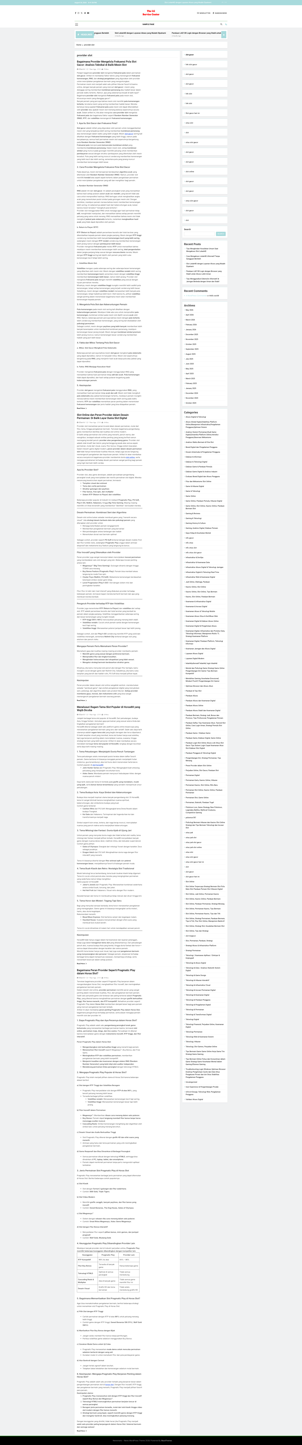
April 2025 (190, 374)
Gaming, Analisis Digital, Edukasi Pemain (202, 528)
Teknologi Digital (192, 1019)
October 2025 (191, 344)
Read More (81, 408)
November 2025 (192, 339)
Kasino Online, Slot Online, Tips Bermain (201, 592)
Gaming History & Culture (196, 523)
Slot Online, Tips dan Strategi (197, 931)
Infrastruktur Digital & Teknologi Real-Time (202, 572)
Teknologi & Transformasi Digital (199, 1015)
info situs (189, 543)
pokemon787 (191, 818)
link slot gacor (191, 64)
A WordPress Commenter (196, 296)
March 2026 (190, 320)
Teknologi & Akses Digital (196, 963)
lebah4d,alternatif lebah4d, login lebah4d (201, 663)
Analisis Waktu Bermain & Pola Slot (200, 442)
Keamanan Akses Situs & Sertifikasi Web (202, 616)
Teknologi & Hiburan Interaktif (197, 980)
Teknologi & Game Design (196, 975)
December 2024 (192, 393)
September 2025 (192, 349)
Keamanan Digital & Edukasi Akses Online (202, 621)
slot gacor (129, 134)
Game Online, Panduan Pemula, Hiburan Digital (204, 501)
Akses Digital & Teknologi (196, 417)
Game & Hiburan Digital (195, 486)
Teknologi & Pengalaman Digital (198, 1005)
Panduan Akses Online (194, 705)
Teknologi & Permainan (195, 1010)
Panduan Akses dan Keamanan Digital (200, 701)
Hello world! (214, 296)
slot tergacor (191, 936)
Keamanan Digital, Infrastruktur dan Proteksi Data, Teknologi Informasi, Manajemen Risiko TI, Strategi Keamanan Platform (205, 633)
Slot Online (190, 882)
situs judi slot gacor (193, 842)
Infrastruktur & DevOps (194, 557)
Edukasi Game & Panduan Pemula (199, 467)
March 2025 (190, 378)
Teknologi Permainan (194, 1032)
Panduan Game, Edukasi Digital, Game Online (203, 738)
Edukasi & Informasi (193, 457)
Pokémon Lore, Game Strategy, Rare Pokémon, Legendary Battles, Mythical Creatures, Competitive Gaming (204, 810)
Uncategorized (191, 1082)
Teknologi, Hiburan (193, 1042)
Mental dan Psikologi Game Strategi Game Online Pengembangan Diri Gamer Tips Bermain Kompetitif (205, 671)
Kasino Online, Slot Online (196, 587)
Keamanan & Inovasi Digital (196, 606)
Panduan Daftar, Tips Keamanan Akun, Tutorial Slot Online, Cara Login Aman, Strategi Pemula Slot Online (206, 725)
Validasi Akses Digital (194, 1099)
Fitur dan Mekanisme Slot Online (198, 481)
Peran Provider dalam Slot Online (199, 766)
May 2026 (189, 310)
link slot (189, 94)
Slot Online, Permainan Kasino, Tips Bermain (203, 909)
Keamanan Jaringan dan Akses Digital (200, 649)
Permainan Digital (193, 775)
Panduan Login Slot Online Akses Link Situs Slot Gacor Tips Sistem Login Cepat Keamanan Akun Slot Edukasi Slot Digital (205, 745)
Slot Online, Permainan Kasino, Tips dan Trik (203, 914)
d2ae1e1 (82, 69)
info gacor (190, 538)
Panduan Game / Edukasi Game (198, 733)
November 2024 (192, 398)
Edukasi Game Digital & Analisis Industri (201, 472)
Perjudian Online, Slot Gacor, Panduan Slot (202, 770)
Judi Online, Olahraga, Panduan (198, 582)
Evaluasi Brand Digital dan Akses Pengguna (203, 476)
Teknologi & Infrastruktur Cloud (198, 985)
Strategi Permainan (193, 950)
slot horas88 (97, 765)
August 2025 (190, 354)
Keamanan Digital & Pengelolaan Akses (201, 626)
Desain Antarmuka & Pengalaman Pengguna (203, 452)
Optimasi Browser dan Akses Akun (199, 686)
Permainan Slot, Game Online (197, 798)
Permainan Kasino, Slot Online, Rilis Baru (202, 785)
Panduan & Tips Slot (193, 691)
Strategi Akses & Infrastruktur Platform (201, 946)
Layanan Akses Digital (194, 653)
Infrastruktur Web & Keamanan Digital (200, 577)
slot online (130, 457)
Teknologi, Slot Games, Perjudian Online (201, 1047)
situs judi (189, 833)
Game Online (191, 496)
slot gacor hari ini (192, 877)
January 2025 (191, 388)
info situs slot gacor (194, 553)
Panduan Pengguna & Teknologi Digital (201, 753)
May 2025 (189, 369)
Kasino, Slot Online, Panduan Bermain (200, 597)
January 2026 (191, 330)
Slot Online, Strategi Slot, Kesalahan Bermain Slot (205, 926)
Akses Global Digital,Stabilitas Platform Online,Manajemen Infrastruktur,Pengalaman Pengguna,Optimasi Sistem (203, 424)
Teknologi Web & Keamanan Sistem (200, 1037)
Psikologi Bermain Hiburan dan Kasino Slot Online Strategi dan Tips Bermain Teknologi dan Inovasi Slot (205, 825)
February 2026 (191, 325)
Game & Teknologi (193, 491)
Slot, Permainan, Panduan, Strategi (199, 941)
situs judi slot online (194, 847)
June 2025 (190, 364)
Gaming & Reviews (193, 513)
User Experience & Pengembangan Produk (202, 1087)
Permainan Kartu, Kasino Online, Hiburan (201, 780)
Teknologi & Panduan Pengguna (198, 1000)
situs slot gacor (192, 142)
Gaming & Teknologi (193, 518)
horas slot (109, 1384)
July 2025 (189, 359)
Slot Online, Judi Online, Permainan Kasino (202, 894)
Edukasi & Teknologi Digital (196, 462)
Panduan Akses (192, 696)
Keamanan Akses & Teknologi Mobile (200, 611)
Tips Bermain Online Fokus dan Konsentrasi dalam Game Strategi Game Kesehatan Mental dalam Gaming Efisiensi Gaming (205, 1061)
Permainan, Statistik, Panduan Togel (200, 802)
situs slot (189, 123)
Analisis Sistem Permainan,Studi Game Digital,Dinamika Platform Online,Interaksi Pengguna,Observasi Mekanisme (202, 434)
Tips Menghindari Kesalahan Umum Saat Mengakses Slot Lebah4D (185, 3)
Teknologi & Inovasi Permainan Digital (201, 990)
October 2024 (191, 403)
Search (187, 229)
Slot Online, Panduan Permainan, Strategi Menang (205, 904)
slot (187, 133)
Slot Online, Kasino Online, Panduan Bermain (203, 899)
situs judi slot (191, 837)
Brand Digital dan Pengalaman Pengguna (201, 447)
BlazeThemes (166, 1441)
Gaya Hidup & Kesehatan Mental (198, 533)
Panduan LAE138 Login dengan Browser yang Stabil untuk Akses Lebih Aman (115, 33)
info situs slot (191, 548)
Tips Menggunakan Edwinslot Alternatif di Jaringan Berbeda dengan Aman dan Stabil (190, 33)
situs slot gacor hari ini (195, 862)
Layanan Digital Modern (195, 658)
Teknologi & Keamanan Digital (197, 995)
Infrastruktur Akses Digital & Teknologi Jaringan (204, 567)
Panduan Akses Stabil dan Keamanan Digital (203, 710)
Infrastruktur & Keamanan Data (198, 562)
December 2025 (192, 334)
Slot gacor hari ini (193, 113)
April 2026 (190, 315)
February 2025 (191, 383)
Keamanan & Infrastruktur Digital (198, 601)
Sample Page (148, 24)
